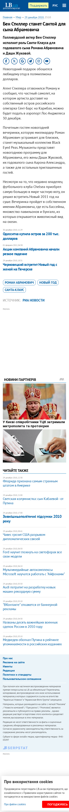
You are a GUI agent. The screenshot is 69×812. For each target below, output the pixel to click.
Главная (7, 17)
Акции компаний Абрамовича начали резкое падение (31, 251)
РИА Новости (34, 300)
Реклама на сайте (14, 662)
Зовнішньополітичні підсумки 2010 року (32, 519)
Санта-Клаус (14, 290)
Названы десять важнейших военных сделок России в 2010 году (30, 624)
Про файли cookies (15, 804)
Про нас (8, 658)
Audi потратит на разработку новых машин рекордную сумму (29, 589)
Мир (18, 17)
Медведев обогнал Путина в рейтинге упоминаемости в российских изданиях (32, 641)
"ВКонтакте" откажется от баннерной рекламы (30, 606)
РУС (55, 5)
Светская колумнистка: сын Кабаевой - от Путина (33, 500)
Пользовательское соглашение (22, 679)
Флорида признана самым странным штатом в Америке (30, 483)
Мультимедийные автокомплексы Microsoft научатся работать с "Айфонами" (34, 571)
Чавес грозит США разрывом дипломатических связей (24, 536)
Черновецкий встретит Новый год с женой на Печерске (30, 267)
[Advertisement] (34, 338)
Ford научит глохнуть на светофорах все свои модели (32, 554)
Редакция (9, 670)
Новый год (48, 282)
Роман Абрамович (19, 282)
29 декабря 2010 (34, 17)
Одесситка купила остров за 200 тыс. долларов (31, 236)
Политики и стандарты (17, 674)
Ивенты (7, 666)
